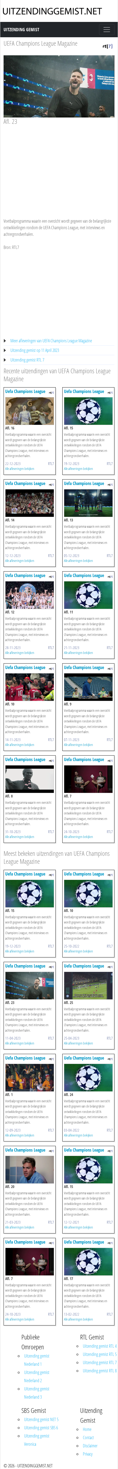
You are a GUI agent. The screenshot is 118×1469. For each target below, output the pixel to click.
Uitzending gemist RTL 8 (100, 1371)
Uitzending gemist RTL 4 (100, 1346)
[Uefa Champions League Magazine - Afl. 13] (88, 503)
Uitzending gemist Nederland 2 (36, 1376)
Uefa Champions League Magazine (25, 394)
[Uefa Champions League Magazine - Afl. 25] (88, 985)
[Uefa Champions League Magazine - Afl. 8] (29, 779)
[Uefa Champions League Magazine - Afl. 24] (88, 1077)
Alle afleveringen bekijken (19, 468)
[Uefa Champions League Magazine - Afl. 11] (88, 595)
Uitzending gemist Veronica (36, 1440)
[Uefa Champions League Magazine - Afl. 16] (29, 411)
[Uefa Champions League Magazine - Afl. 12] (29, 595)
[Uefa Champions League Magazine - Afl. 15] (88, 411)
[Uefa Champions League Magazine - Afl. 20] (29, 1169)
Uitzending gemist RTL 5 (100, 1354)
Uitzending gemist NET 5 (41, 1419)
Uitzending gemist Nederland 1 (36, 1360)
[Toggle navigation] (106, 29)
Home (87, 1429)
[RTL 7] (107, 46)
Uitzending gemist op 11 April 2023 (34, 350)
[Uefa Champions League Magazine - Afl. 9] (88, 687)
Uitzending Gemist (21, 30)
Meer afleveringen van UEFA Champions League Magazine (51, 341)
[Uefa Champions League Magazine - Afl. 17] (88, 1261)
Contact (88, 1437)
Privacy (87, 1454)
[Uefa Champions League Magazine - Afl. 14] (29, 503)
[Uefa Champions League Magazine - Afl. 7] (88, 779)
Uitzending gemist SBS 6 (41, 1428)
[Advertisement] (59, 166)
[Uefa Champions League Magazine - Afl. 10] (29, 687)
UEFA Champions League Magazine (40, 43)
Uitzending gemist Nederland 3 (36, 1393)
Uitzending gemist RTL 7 (27, 360)
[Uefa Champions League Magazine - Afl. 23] (29, 985)
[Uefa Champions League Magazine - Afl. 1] (29, 1077)
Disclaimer (90, 1446)
